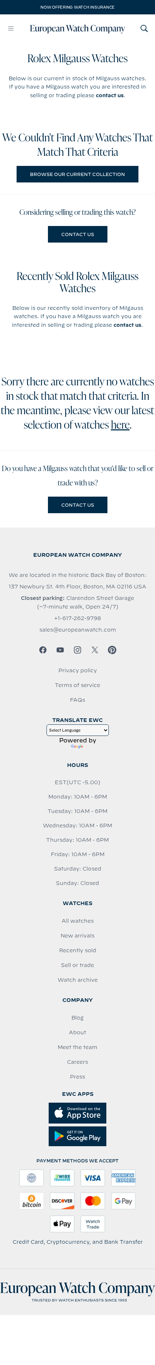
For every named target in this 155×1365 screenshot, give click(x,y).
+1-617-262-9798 (77, 618)
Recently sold (77, 950)
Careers (77, 1062)
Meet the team (77, 1047)
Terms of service (77, 685)
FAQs (77, 700)
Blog (77, 1018)
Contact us (77, 234)
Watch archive (78, 980)
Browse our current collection (77, 174)
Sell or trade (77, 965)
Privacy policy (77, 670)
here (120, 425)
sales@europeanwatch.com (77, 630)
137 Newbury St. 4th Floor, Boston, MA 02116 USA (77, 586)
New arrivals (77, 936)
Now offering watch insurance (77, 7)
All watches (78, 921)
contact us (110, 95)
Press (77, 1077)
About (77, 1032)
